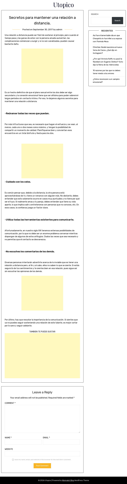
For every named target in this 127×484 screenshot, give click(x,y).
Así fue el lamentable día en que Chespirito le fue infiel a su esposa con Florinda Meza (107, 38)
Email (46, 437)
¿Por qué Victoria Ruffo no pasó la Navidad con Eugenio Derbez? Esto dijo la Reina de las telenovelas (108, 62)
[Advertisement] (42, 66)
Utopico (63, 5)
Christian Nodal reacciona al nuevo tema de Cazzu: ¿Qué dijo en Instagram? (107, 50)
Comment (10, 403)
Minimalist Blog (68, 480)
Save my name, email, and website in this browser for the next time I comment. (43, 459)
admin (59, 29)
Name (8, 437)
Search (94, 14)
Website (9, 449)
